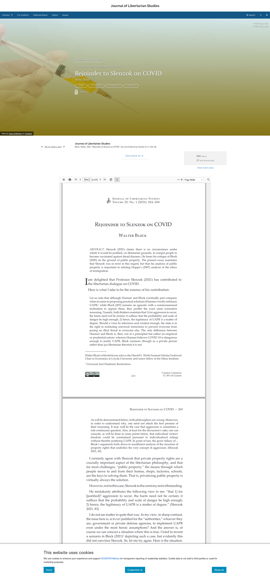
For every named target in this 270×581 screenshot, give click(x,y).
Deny (50, 570)
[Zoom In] (182, 179)
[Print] (70, 179)
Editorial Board (40, 15)
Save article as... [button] (134, 155)
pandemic (131, 86)
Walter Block (82, 79)
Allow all (220, 570)
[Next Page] (100, 179)
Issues (65, 15)
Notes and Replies (88, 60)
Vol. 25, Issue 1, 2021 (85, 66)
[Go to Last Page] (105, 179)
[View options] (63, 179)
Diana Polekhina (15, 133)
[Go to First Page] (76, 179)
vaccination (96, 86)
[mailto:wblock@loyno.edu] (113, 355)
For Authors (23, 15)
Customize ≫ (136, 570)
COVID (81, 86)
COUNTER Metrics (110, 558)
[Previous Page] (80, 179)
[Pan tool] (111, 179)
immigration (114, 86)
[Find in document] (208, 179)
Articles (6, 15)
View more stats (205, 167)
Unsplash (28, 133)
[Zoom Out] (178, 179)
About (55, 15)
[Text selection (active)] (117, 179)
